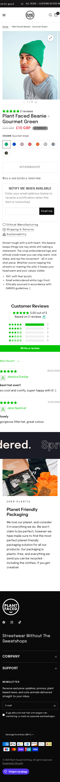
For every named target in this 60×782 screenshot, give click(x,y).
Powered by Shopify (12, 763)
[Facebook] (6, 622)
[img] (8, 371)
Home (5, 27)
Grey (46, 144)
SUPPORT (10, 668)
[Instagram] (14, 622)
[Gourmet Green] (6, 143)
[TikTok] (22, 622)
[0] (55, 15)
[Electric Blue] (14, 143)
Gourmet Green (6, 144)
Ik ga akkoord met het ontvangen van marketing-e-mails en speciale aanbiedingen (30, 715)
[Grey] (46, 143)
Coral (30, 144)
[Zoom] (50, 38)
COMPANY (11, 656)
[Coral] (30, 143)
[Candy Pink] (22, 143)
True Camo (6, 153)
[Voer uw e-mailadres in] (54, 706)
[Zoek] (50, 15)
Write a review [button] (30, 348)
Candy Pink (22, 144)
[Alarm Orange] (38, 143)
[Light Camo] (53, 143)
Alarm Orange (38, 144)
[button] (11, 111)
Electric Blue (14, 144)
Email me (46, 211)
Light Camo (53, 144)
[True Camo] (6, 152)
